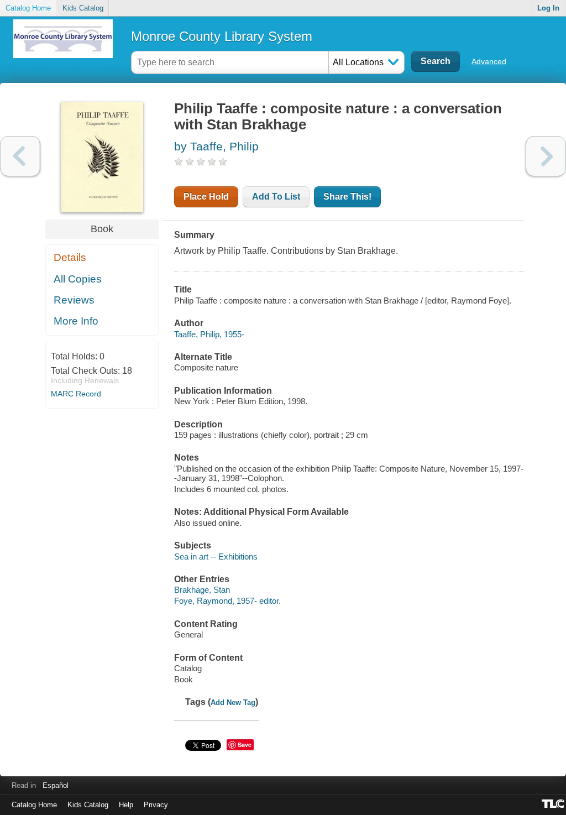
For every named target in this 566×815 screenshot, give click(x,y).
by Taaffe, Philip (216, 146)
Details (70, 257)
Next (546, 156)
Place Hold (206, 196)
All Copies (78, 279)
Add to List (276, 196)
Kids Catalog (82, 8)
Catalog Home (28, 8)
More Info (76, 321)
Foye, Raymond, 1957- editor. (227, 600)
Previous (20, 156)
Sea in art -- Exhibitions (216, 556)
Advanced (488, 61)
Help (126, 805)
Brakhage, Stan (202, 589)
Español (56, 785)
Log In (548, 8)
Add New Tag (233, 702)
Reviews (74, 300)
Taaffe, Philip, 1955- (209, 334)
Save (244, 744)
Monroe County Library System (221, 36)
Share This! (347, 196)
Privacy (156, 805)
